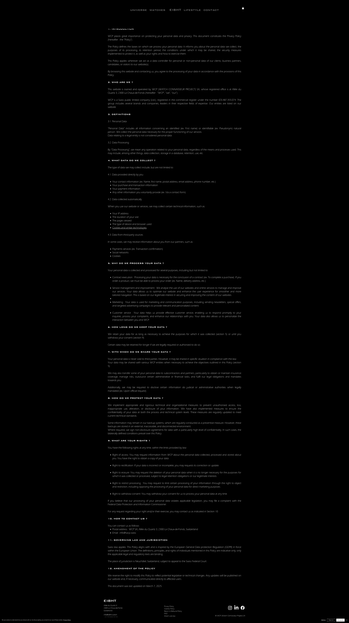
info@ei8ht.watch (110, 615)
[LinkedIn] (236, 607)
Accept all (340, 620)
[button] (243, 8)
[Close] (347, 620)
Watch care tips (169, 616)
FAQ (165, 613)
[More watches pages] (166, 9)
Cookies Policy (169, 609)
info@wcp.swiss (128, 532)
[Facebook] (242, 607)
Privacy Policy (169, 606)
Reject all (331, 620)
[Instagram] (230, 607)
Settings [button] (323, 620)
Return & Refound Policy (173, 611)
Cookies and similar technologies (129, 227)
